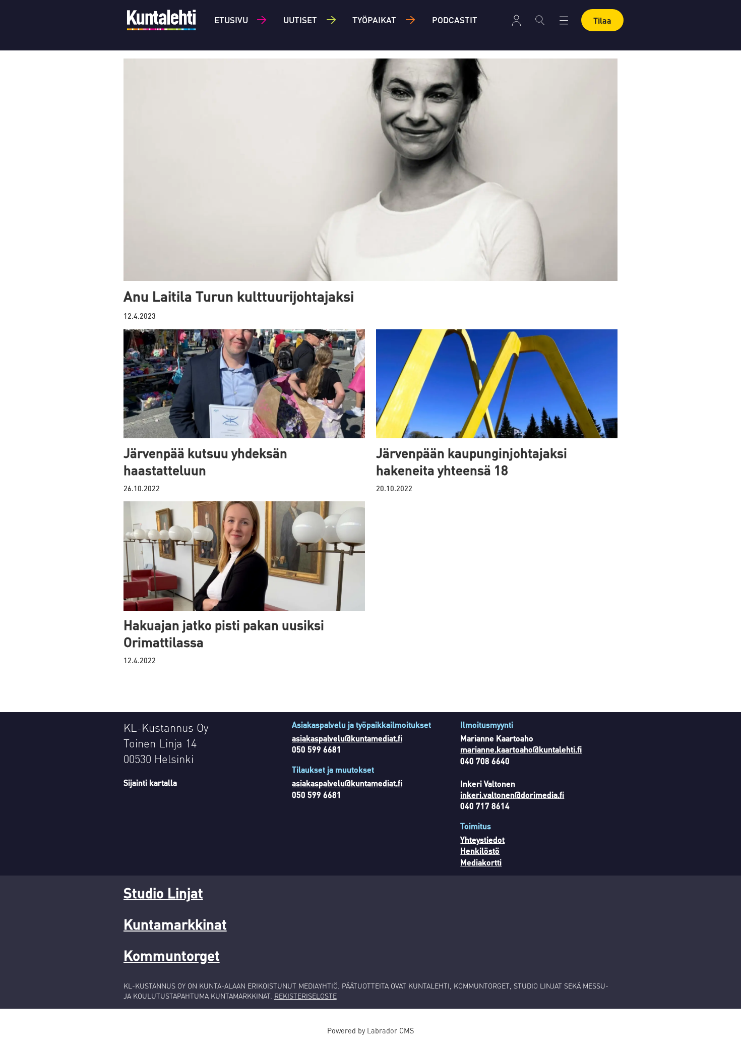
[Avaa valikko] (516, 20)
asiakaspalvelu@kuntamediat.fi (347, 738)
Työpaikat (374, 19)
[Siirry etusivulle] (161, 20)
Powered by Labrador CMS (370, 1030)
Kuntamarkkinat (175, 924)
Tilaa (602, 20)
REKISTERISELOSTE (305, 995)
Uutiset (300, 19)
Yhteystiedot (482, 839)
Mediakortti (481, 862)
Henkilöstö (480, 850)
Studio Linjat (163, 893)
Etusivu (231, 19)
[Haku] (540, 20)
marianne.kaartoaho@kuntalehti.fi (521, 749)
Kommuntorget (172, 955)
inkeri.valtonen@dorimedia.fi (512, 794)
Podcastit (454, 19)
